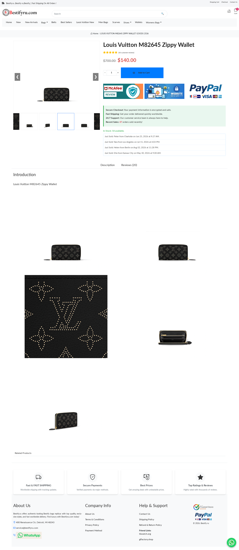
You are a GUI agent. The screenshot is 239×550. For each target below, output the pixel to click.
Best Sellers (66, 22)
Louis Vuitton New (85, 22)
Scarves (116, 22)
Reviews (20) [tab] (129, 165)
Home (9, 22)
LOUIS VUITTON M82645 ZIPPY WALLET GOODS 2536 (124, 34)
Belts (53, 22)
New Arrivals (31, 22)
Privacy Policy (92, 525)
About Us (89, 514)
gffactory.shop (146, 539)
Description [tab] (108, 165)
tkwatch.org (145, 534)
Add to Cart (144, 73)
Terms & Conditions (94, 519)
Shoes (126, 22)
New (18, 22)
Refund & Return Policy (150, 525)
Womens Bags (153, 22)
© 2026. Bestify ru (201, 523)
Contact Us (233, 2)
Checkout (224, 2)
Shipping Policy (146, 519)
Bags (43, 22)
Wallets (138, 22)
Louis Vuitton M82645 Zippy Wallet (35, 184)
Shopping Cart (214, 2)
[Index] (229, 11)
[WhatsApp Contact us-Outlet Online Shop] (231, 542)
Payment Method (93, 530)
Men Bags (103, 22)
